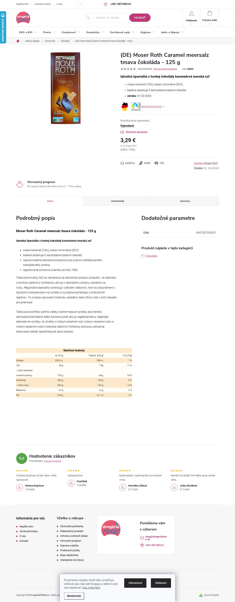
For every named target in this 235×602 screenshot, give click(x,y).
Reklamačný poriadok (71, 531)
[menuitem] (28, 32)
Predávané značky (70, 550)
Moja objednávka (69, 555)
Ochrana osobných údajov (74, 536)
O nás (59, 4)
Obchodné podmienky (71, 526)
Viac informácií (91, 587)
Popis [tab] (50, 201)
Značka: (206, 163)
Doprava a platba (69, 545)
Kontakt (24, 541)
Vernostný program (70, 540)
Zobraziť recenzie (52, 461)
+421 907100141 (154, 545)
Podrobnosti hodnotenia (165, 69)
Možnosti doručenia (136, 132)
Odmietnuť (135, 583)
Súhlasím (161, 583)
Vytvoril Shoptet (211, 595)
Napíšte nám (22, 4)
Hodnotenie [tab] (117, 201)
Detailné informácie (151, 106)
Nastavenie (74, 596)
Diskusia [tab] (185, 201)
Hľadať (140, 18)
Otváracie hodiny (43, 4)
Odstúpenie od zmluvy (72, 560)
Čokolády (151, 256)
